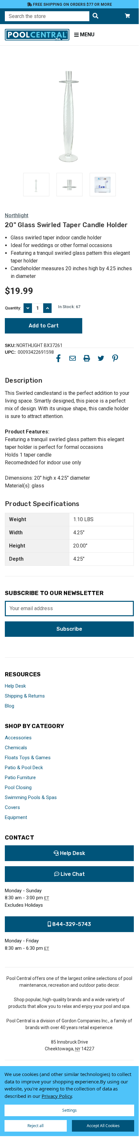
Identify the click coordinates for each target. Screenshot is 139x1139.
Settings (69, 1110)
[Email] (72, 358)
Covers (12, 807)
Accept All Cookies (103, 1125)
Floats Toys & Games (28, 758)
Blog (9, 706)
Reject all (35, 1125)
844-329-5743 (71, 924)
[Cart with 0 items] (127, 16)
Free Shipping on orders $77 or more (72, 4)
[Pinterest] (115, 358)
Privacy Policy (57, 1096)
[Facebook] (58, 358)
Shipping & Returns (25, 696)
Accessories (18, 738)
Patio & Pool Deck (24, 767)
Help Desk (15, 686)
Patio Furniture (20, 777)
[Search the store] (95, 16)
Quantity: (13, 308)
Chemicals (16, 748)
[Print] (86, 358)
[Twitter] (100, 358)
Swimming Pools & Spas (31, 797)
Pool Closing (18, 787)
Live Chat (72, 874)
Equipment (16, 817)
